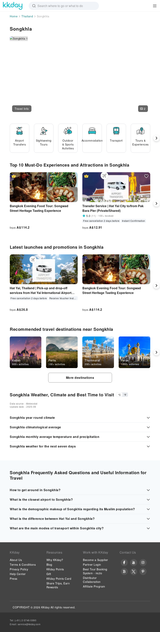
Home (14, 16)
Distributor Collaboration (92, 580)
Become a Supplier (95, 560)
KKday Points (55, 569)
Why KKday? (54, 560)
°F (125, 394)
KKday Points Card (58, 579)
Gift (48, 574)
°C (119, 394)
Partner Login (92, 564)
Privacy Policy (19, 569)
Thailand (27, 16)
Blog (49, 564)
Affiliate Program (94, 586)
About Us (16, 560)
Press (13, 579)
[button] (21, 108)
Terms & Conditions (23, 564)
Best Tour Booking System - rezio (95, 571)
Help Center (18, 574)
